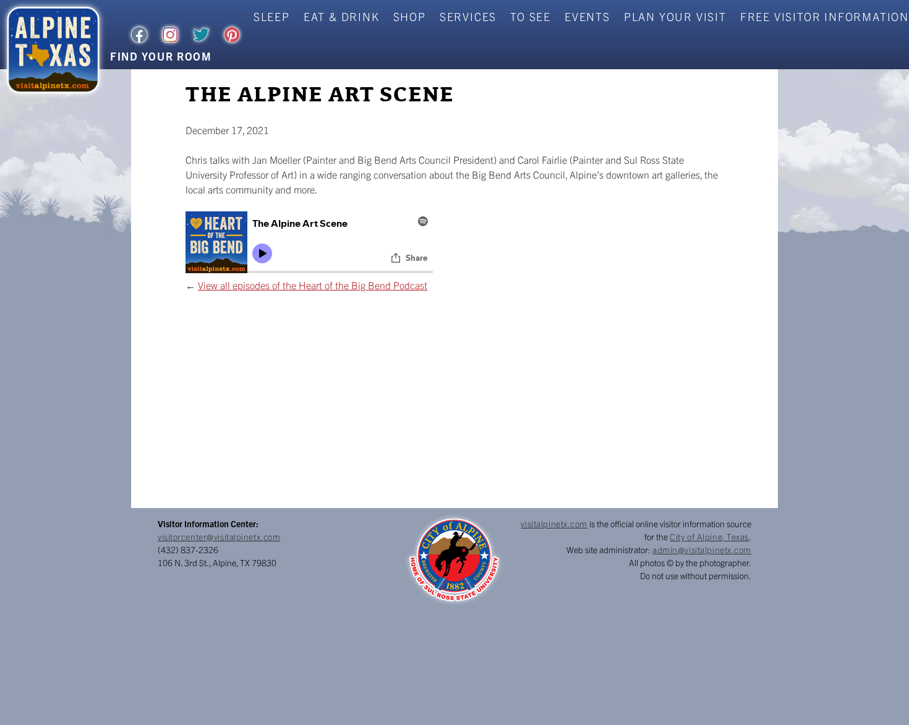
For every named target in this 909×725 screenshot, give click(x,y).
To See (530, 16)
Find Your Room (161, 55)
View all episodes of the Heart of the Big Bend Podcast (312, 285)
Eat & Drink (342, 16)
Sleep (272, 16)
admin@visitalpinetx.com (701, 549)
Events (587, 16)
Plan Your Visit (675, 16)
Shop (409, 16)
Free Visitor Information (824, 16)
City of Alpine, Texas (709, 536)
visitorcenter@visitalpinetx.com (219, 536)
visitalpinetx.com (554, 523)
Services (468, 16)
